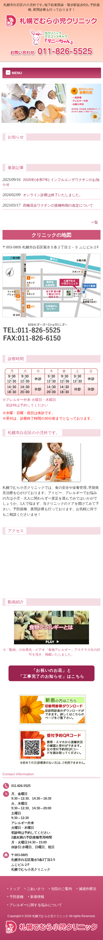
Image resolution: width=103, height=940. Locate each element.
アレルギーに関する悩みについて (36, 905)
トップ (15, 889)
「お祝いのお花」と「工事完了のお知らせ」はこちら (51, 673)
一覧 (94, 222)
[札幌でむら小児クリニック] (52, 25)
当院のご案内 (61, 889)
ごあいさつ (35, 889)
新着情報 (37, 897)
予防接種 (17, 897)
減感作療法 (87, 889)
